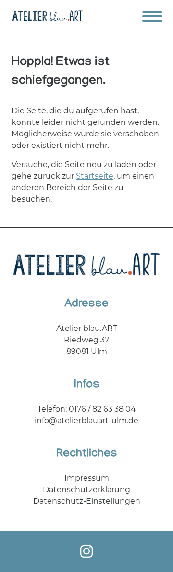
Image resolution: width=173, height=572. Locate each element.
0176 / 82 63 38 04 (102, 409)
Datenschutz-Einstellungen (86, 501)
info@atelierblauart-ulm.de (86, 420)
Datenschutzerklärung (86, 489)
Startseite (94, 176)
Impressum (86, 478)
